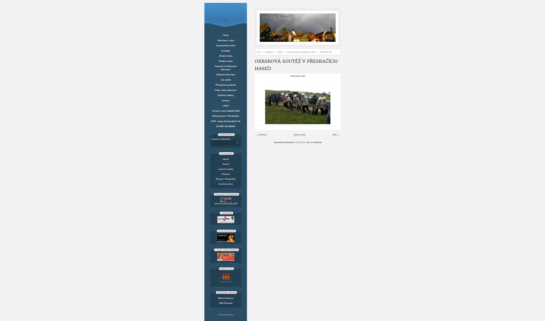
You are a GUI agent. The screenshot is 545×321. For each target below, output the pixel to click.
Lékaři (226, 105)
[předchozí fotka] (259, 102)
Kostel (226, 164)
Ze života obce (226, 184)
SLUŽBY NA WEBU (225, 126)
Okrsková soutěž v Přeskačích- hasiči (301, 52)
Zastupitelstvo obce (225, 45)
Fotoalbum (269, 52)
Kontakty (225, 51)
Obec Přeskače (277, 16)
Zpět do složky (300, 135)
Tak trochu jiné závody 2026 (225, 204)
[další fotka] (336, 102)
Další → (336, 135)
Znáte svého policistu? (225, 90)
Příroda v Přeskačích (226, 179)
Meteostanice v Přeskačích (225, 116)
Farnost (225, 100)
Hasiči (280, 52)
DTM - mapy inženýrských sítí (225, 121)
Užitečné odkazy (226, 95)
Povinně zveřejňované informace (226, 68)
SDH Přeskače (226, 303)
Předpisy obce (226, 61)
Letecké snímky (225, 169)
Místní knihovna (226, 298)
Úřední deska (225, 56)
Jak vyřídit (226, 80)
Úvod (258, 52)
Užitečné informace (225, 74)
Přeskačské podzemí (225, 85)
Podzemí (226, 174)
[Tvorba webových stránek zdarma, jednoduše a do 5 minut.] (233, 315)
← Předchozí (261, 135)
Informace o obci (225, 40)
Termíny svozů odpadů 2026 (226, 111)
